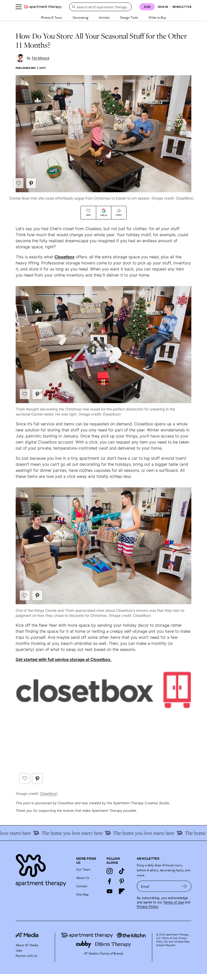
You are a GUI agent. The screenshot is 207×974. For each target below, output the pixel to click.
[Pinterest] (122, 881)
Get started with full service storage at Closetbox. (64, 659)
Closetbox (64, 256)
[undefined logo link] (43, 7)
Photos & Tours (51, 17)
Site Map (82, 894)
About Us (82, 877)
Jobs (19, 950)
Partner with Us (26, 955)
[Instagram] (110, 871)
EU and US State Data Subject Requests (173, 943)
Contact (81, 885)
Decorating (80, 17)
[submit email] (184, 886)
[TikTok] (122, 871)
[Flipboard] (122, 891)
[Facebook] (110, 881)
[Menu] (19, 7)
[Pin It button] (31, 183)
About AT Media (27, 945)
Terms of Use (173, 902)
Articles (104, 17)
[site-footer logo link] (27, 935)
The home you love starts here (63, 833)
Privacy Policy (147, 906)
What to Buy (157, 17)
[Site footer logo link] (43, 868)
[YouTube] (110, 891)
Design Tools (129, 17)
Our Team (83, 869)
